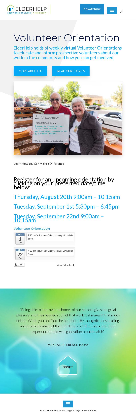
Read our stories (71, 71)
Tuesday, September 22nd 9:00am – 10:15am (59, 218)
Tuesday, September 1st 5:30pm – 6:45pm (67, 206)
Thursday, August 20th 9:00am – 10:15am (67, 196)
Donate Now (92, 9)
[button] (19, 264)
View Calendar (64, 265)
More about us (30, 71)
